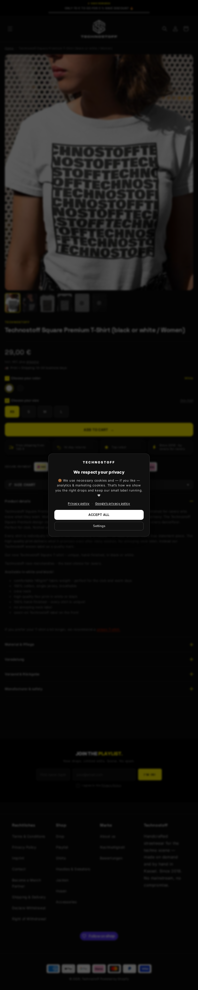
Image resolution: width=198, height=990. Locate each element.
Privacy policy (78, 503)
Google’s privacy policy (112, 503)
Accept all (99, 515)
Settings (99, 526)
